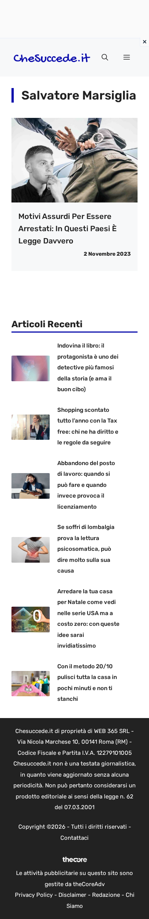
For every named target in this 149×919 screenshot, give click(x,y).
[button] (105, 57)
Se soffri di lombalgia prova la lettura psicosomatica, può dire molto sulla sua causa (86, 549)
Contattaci (74, 837)
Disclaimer (72, 894)
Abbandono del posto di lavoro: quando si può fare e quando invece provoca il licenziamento (86, 485)
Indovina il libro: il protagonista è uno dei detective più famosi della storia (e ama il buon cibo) (87, 367)
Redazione (106, 894)
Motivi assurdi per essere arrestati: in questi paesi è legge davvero (67, 228)
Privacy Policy (34, 894)
